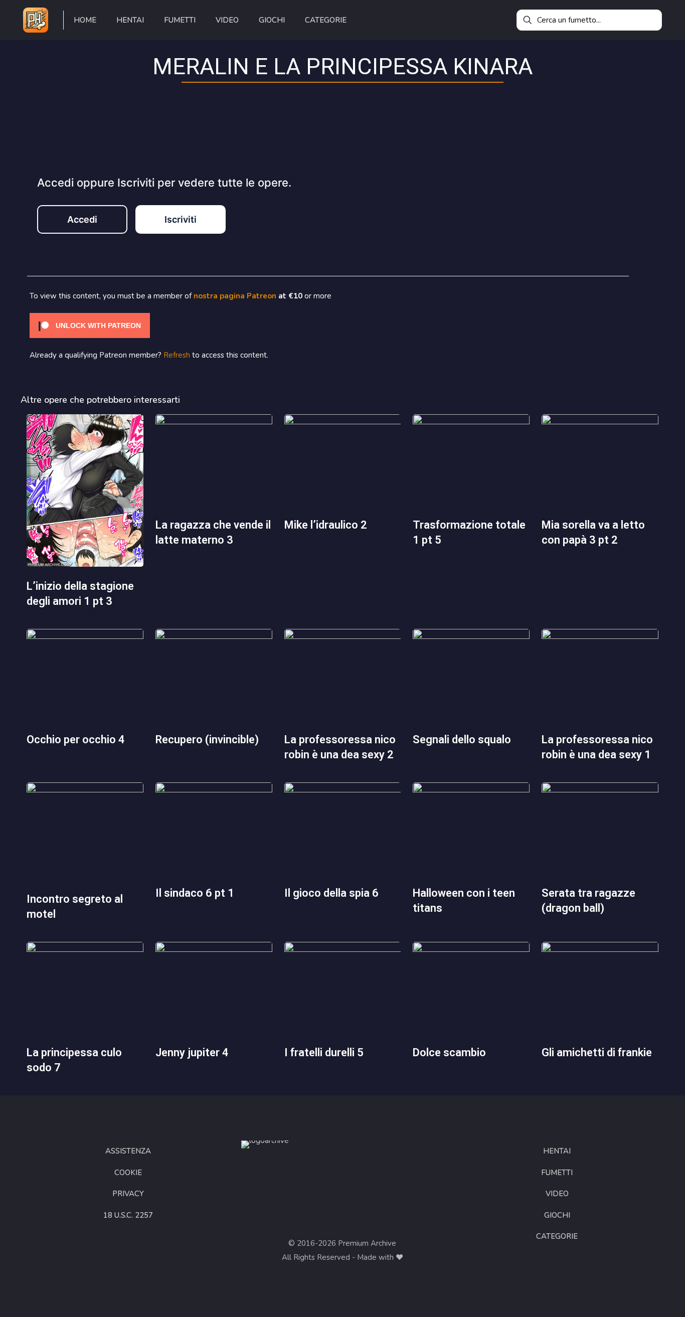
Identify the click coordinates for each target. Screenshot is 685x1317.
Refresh (176, 355)
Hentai (557, 1151)
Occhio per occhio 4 (76, 739)
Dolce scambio (449, 1052)
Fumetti (557, 1173)
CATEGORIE (557, 1236)
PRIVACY (128, 1194)
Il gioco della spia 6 (331, 893)
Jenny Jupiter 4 (192, 1052)
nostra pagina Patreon (235, 296)
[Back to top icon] (636, 1296)
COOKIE (128, 1173)
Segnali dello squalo (462, 739)
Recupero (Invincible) (207, 739)
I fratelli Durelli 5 (324, 1052)
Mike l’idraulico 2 (325, 525)
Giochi (557, 1215)
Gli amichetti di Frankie (597, 1052)
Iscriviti (180, 219)
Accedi (82, 219)
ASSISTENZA (128, 1151)
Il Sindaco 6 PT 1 (194, 893)
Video (557, 1194)
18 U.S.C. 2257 (128, 1215)
